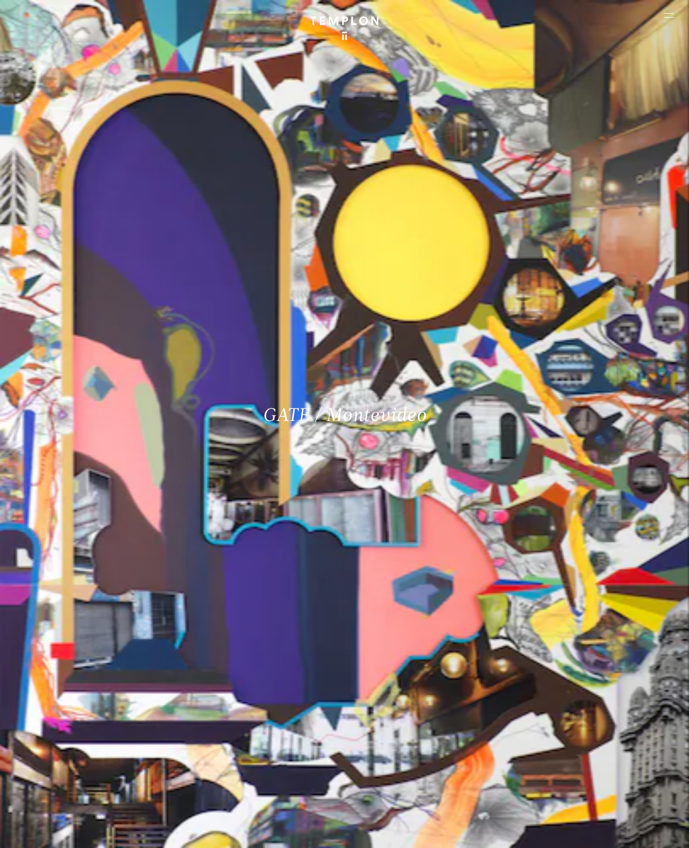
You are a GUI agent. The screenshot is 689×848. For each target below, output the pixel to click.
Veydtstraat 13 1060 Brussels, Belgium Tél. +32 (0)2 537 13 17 (233, 685)
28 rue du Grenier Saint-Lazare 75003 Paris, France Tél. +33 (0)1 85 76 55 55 (81, 753)
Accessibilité (650, 831)
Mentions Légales (548, 831)
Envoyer (384, 763)
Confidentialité (602, 831)
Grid (266, 831)
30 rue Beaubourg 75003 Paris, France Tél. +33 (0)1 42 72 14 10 (66, 685)
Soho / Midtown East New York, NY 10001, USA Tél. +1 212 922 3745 (238, 753)
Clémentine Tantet (181, 831)
